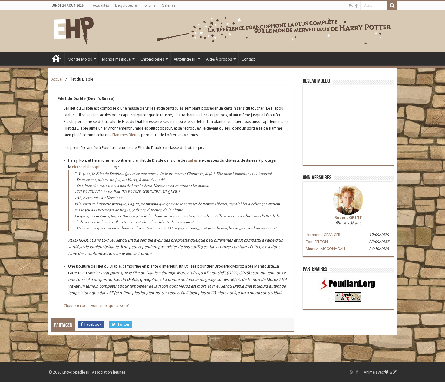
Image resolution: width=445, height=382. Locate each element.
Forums (149, 5)
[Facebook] (356, 5)
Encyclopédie (126, 5)
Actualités (101, 5)
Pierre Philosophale (89, 167)
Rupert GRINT (348, 217)
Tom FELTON (317, 241)
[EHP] (73, 30)
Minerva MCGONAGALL (326, 248)
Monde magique (116, 59)
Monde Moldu (80, 59)
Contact (248, 59)
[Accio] (392, 5)
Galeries (168, 5)
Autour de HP (185, 59)
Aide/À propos (219, 59)
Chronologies (152, 59)
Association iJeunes (108, 372)
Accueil (56, 58)
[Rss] (351, 5)
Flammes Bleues (126, 135)
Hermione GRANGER (323, 234)
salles (193, 160)
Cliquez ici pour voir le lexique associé (96, 305)
